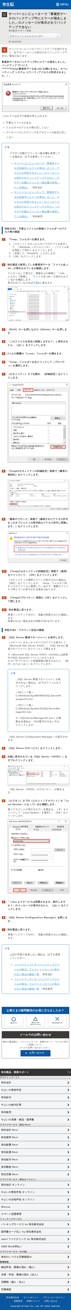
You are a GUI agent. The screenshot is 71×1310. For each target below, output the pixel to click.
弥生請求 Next (9, 1137)
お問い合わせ (36, 1052)
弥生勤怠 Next (9, 1166)
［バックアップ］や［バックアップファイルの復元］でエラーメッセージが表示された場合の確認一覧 (37, 969)
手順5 (36, 282)
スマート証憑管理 (11, 1214)
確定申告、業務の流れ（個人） (19, 1267)
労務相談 (6, 1289)
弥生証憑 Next (9, 1152)
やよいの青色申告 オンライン (18, 1192)
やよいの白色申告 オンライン (18, 1199)
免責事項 (18, 1301)
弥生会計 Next (9, 1129)
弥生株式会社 (12, 1297)
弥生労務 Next (9, 1174)
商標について (33, 1301)
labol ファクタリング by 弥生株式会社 (23, 1239)
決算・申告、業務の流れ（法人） (20, 1274)
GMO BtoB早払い (11, 1246)
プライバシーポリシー (54, 1297)
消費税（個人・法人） (14, 1282)
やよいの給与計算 (11, 1104)
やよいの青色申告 (11, 1089)
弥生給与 (6, 1097)
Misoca (5, 1206)
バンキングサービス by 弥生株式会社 (22, 1224)
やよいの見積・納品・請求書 (17, 1119)
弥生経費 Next (9, 1144)
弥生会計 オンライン (13, 1184)
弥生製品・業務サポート (15, 1072)
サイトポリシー (31, 1297)
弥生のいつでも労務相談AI (16, 1256)
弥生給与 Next (9, 1159)
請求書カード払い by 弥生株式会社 (21, 1231)
